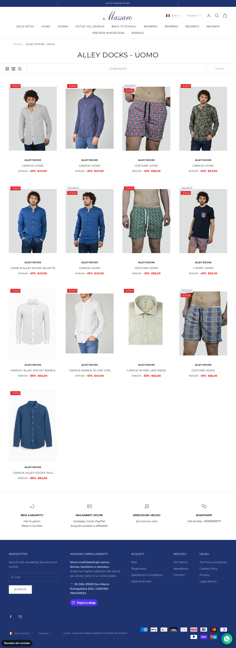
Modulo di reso (141, 581)
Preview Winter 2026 (108, 32)
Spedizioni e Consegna (146, 575)
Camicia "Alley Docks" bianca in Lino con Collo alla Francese (32, 371)
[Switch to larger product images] (7, 69)
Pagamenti (139, 568)
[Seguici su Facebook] (11, 616)
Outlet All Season (90, 26)
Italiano (192, 15)
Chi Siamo (180, 562)
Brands (138, 32)
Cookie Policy (208, 568)
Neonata (213, 26)
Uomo (45, 26)
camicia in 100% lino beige (146, 370)
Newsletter (180, 568)
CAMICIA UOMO (33, 165)
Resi (134, 562)
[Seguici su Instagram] (20, 616)
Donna (63, 26)
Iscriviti (20, 589)
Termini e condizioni (213, 562)
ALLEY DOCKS (33, 160)
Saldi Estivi (25, 26)
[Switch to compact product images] (19, 69)
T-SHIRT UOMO (203, 268)
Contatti (179, 575)
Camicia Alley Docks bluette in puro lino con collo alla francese (33, 268)
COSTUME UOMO (146, 165)
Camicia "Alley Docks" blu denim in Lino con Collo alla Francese (32, 473)
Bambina (171, 26)
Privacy (204, 575)
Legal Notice (208, 581)
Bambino (150, 26)
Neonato (192, 26)
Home (17, 44)
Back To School (124, 26)
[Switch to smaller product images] (13, 69)
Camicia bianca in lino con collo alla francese (89, 371)
